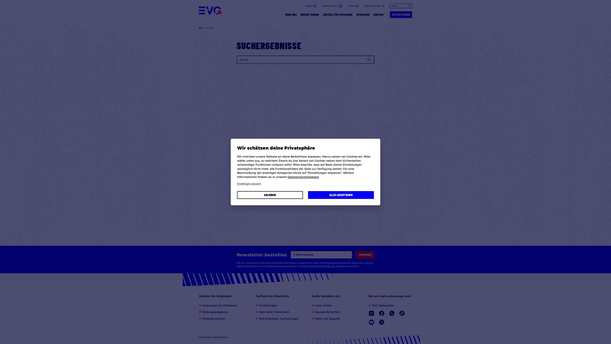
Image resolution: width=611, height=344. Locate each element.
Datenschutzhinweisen (303, 177)
